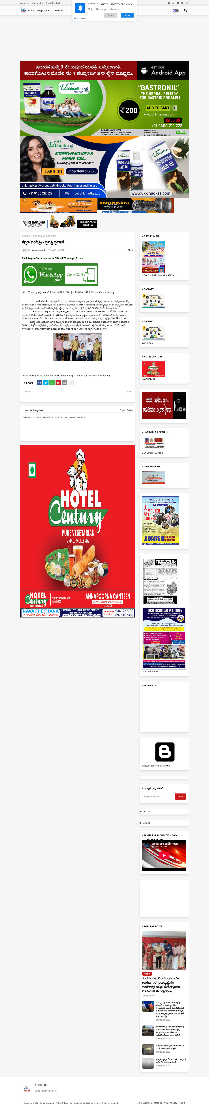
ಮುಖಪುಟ (26, 235)
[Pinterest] (58, 382)
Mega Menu (43, 10)
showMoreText (53, 3)
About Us (25, 3)
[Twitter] (46, 382)
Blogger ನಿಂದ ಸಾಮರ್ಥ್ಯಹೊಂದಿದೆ (156, 765)
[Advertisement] (104, 39)
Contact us (37, 3)
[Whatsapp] (52, 382)
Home (31, 10)
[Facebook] (39, 382)
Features (59, 10)
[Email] (64, 382)
